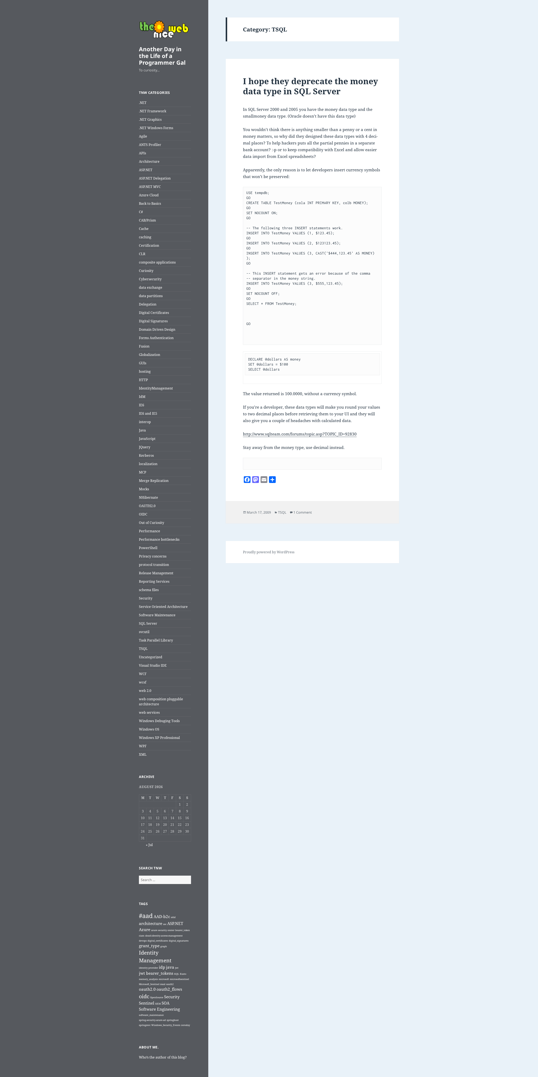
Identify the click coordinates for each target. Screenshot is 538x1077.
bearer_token (182, 930)
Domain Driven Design (157, 329)
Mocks (144, 489)
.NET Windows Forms (156, 128)
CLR (142, 254)
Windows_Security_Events (165, 1025)
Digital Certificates (154, 312)
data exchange (150, 287)
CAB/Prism (147, 220)
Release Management (156, 573)
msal (162, 984)
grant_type (149, 945)
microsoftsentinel (179, 979)
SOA (165, 1003)
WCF (142, 674)
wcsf (142, 682)
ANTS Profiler (150, 144)
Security (145, 598)
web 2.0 (145, 690)
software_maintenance (151, 1015)
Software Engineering (159, 1009)
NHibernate (148, 497)
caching (145, 237)
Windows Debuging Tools (159, 721)
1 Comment (302, 512)
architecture (150, 923)
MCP (142, 472)
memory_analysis (148, 979)
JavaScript (147, 438)
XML (142, 754)
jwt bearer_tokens (156, 973)
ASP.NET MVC (150, 186)
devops (143, 940)
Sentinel (146, 1003)
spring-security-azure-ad (152, 1020)
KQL (176, 973)
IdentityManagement (156, 388)
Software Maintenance (157, 615)
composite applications (157, 262)
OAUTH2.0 (147, 506)
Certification (149, 245)
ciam (141, 935)
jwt (176, 967)
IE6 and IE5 (148, 413)
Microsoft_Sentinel (149, 984)
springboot (173, 1020)
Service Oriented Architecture (163, 606)
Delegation (147, 304)
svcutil (144, 632)
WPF (142, 746)
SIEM (158, 1003)
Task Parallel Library (156, 640)
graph (163, 946)
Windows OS (149, 729)
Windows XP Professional (159, 737)
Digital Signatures (153, 321)
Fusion (144, 346)
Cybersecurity (150, 279)
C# (141, 212)
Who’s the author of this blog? (163, 1057)
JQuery (144, 447)
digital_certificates (158, 940)
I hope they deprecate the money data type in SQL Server (310, 86)
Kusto (183, 973)
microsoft (164, 979)
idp (162, 967)
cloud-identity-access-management (164, 935)
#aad (146, 916)
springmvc (144, 1025)
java (170, 967)
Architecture (149, 161)
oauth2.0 (147, 989)
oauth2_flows (169, 989)
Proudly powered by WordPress (268, 552)
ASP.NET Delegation (155, 178)
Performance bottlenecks (159, 539)
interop (145, 422)
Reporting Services (154, 581)
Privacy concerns (152, 556)
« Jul (149, 844)
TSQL (143, 648)
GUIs (142, 363)
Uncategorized (150, 657)
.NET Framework (152, 111)
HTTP (143, 380)
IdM (142, 396)
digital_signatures (179, 940)
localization (148, 464)
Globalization (149, 354)
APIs (142, 153)
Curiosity (146, 270)
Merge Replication (154, 480)
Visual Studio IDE (153, 665)
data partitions (151, 296)
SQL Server (148, 623)
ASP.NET (145, 170)
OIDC (143, 514)
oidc (144, 996)
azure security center (162, 930)
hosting (145, 371)
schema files (149, 590)
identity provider (148, 967)
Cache (144, 228)
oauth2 (170, 984)
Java (142, 430)
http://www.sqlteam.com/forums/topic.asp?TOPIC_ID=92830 (300, 434)
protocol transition (154, 564)
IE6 (141, 405)
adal (173, 917)
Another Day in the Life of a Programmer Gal (162, 55)
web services (149, 712)
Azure (144, 929)
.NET (142, 102)
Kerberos (146, 455)
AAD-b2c (162, 916)
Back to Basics (150, 203)
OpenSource (156, 997)
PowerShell (148, 548)
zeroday (185, 1025)
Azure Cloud (149, 195)
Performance (149, 531)
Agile (143, 136)
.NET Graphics (150, 119)
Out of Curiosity (151, 522)
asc (164, 924)
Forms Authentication (156, 338)
